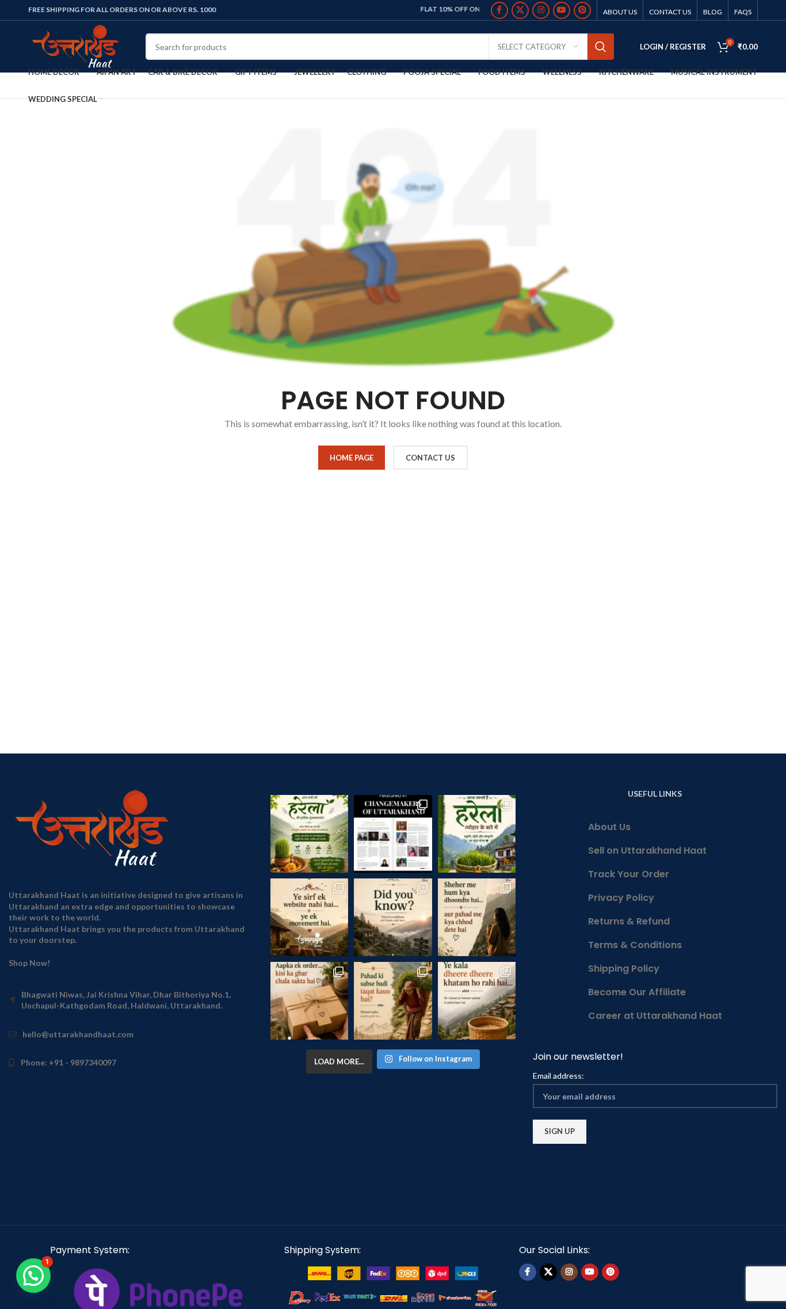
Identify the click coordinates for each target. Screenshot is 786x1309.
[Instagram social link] (541, 10)
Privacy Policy (621, 897)
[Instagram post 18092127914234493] (477, 1001)
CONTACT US (430, 457)
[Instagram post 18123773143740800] (309, 917)
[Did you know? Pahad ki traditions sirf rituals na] (393, 917)
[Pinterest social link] (582, 10)
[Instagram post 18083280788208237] (393, 834)
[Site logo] (78, 46)
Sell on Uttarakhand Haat (647, 850)
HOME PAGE (351, 457)
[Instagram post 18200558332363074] (309, 1001)
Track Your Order (628, 874)
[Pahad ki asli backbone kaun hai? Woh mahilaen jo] (393, 1001)
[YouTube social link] (561, 10)
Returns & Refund (629, 921)
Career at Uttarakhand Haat (655, 1015)
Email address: (558, 1075)
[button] (33, 1275)
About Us (609, 827)
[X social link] (520, 10)
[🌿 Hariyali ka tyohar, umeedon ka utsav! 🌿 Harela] (309, 834)
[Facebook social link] (499, 10)
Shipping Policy (623, 968)
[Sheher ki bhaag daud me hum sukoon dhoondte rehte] (477, 917)
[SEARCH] (600, 46)
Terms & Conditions (635, 945)
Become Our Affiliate (637, 992)
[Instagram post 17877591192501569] (477, 834)
